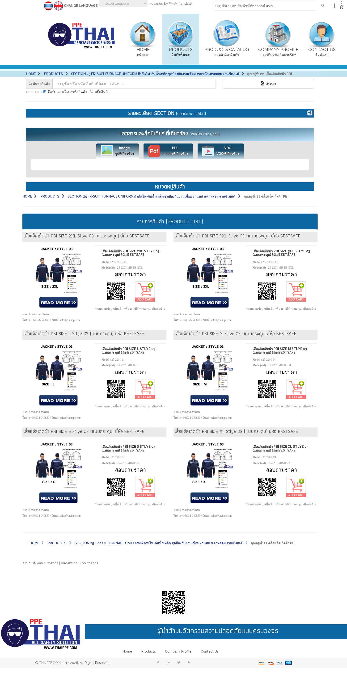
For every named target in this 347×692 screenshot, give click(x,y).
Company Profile (178, 651)
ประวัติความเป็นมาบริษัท (278, 52)
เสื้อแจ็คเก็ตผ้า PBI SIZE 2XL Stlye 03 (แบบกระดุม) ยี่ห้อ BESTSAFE (130, 253)
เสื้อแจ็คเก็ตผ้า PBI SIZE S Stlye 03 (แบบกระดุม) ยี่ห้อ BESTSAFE (128, 448)
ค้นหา (270, 83)
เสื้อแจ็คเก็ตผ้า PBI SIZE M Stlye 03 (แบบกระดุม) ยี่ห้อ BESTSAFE (280, 350)
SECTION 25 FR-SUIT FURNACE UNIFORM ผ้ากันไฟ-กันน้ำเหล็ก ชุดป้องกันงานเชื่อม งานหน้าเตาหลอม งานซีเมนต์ (155, 74)
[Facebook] (157, 662)
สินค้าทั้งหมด (181, 52)
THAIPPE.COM (50, 663)
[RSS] (189, 662)
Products (148, 651)
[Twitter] (178, 662)
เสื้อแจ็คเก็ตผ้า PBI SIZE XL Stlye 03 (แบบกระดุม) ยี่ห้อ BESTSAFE (280, 448)
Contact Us (210, 651)
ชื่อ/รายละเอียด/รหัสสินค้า (67, 91)
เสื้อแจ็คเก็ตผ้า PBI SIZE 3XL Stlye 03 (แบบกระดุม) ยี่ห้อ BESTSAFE (281, 253)
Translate (184, 3)
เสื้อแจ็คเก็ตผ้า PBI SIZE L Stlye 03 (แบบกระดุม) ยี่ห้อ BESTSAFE (128, 350)
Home (31, 74)
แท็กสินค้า (102, 91)
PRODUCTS (53, 74)
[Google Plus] (168, 662)
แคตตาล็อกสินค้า (226, 52)
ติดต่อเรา (322, 52)
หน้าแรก (143, 52)
